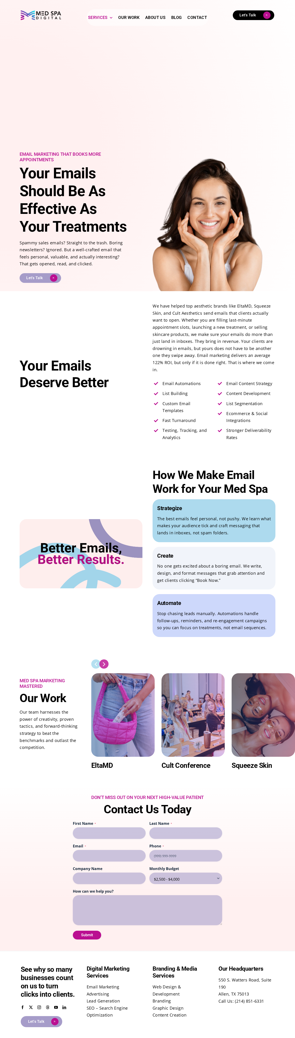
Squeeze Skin (252, 765)
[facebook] (22, 1007)
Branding (162, 1001)
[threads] (48, 1007)
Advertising (98, 994)
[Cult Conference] (193, 675)
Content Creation (170, 1015)
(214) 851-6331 (249, 1001)
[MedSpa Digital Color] (41, 12)
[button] (95, 664)
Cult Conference (186, 765)
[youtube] (56, 1007)
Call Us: (226, 1001)
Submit (87, 935)
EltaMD (102, 765)
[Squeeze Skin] (263, 675)
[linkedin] (64, 1007)
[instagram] (39, 1007)
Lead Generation (103, 1001)
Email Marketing (103, 987)
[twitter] (31, 1007)
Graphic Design (168, 1008)
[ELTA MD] (123, 675)
